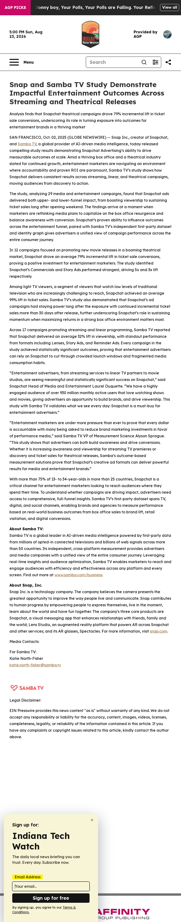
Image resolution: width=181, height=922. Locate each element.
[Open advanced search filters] (155, 62)
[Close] (92, 820)
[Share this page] (168, 62)
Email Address (28, 877)
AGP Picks (15, 7)
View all (169, 7)
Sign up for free (51, 898)
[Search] (144, 62)
